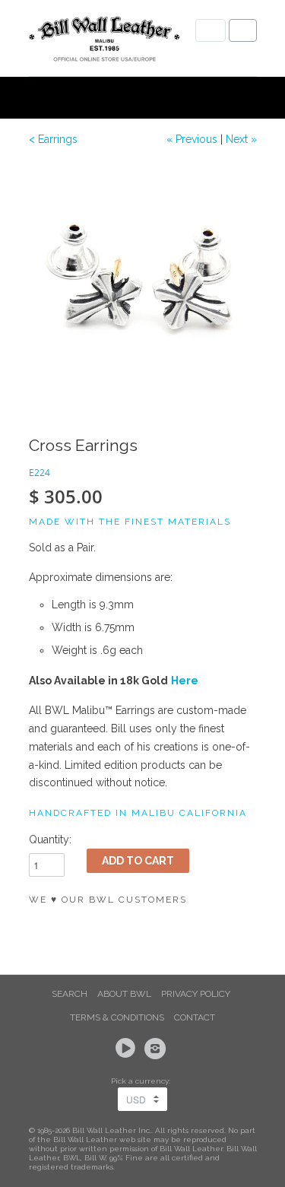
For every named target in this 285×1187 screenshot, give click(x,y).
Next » (241, 139)
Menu (210, 30)
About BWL (124, 994)
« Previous (191, 139)
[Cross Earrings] (143, 277)
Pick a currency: (143, 1081)
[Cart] (243, 30)
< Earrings (53, 139)
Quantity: (50, 839)
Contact (194, 1017)
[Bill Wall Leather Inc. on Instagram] (157, 1048)
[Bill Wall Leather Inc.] (105, 41)
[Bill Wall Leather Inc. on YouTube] (127, 1048)
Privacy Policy (195, 994)
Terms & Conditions (117, 1017)
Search (69, 994)
